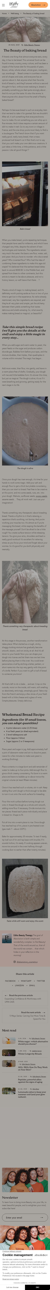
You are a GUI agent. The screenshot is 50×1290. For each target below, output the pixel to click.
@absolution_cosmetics (27, 962)
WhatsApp (26, 981)
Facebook (10, 981)
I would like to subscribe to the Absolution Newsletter (25, 1223)
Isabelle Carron (37, 1051)
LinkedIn (19, 985)
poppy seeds (41, 496)
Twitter (41, 981)
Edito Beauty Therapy (32, 45)
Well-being (15, 13)
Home (4, 13)
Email (32, 985)
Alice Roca (36, 1089)
